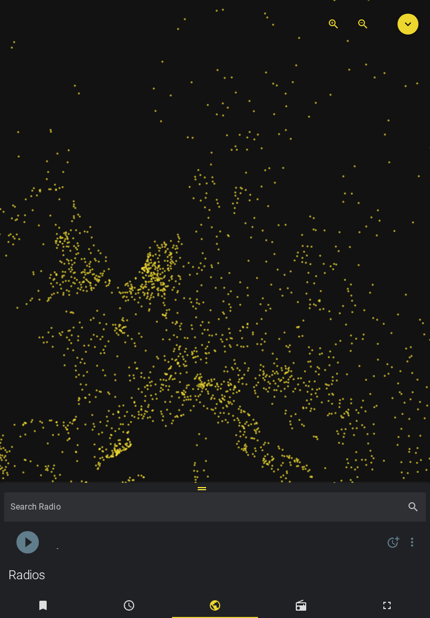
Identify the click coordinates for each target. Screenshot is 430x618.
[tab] (43, 605)
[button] (407, 24)
